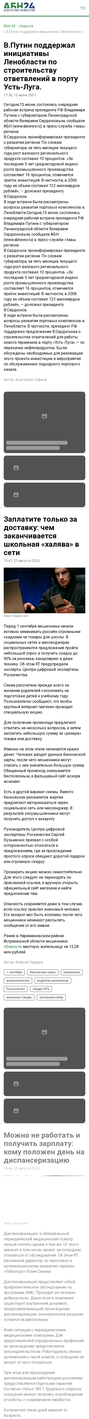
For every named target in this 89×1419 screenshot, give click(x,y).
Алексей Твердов (29, 962)
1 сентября (14, 972)
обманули (13, 946)
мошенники (72, 972)
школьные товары (19, 997)
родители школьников (52, 980)
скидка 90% (41, 989)
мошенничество (17, 980)
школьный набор (51, 997)
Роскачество (15, 989)
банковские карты (43, 972)
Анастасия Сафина (31, 380)
